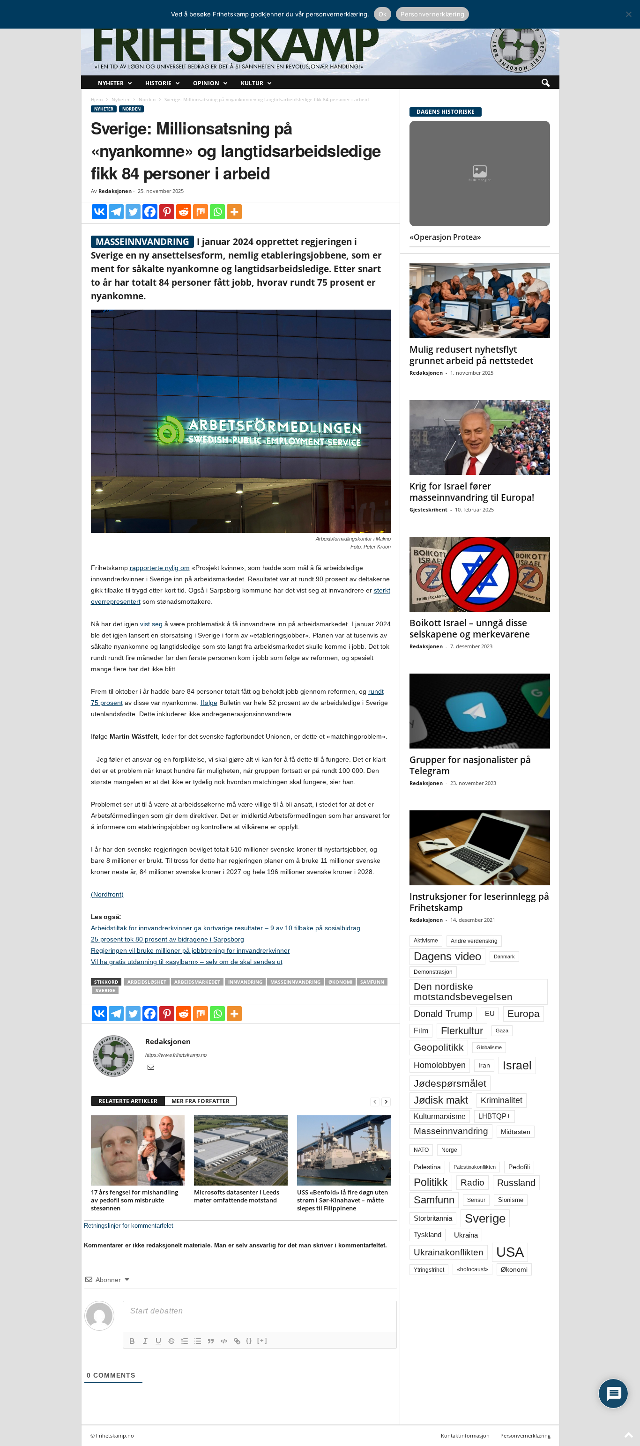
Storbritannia (433, 1218)
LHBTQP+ (494, 1116)
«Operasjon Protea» (445, 237)
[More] (234, 211)
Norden (147, 99)
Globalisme (489, 1047)
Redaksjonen (115, 190)
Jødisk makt (441, 1100)
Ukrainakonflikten (449, 1252)
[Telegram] (116, 211)
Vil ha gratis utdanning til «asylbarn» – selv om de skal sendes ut (187, 961)
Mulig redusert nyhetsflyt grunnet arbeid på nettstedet (471, 355)
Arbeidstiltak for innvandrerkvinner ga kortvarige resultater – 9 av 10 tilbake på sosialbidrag (225, 928)
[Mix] (200, 211)
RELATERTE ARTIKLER (127, 1101)
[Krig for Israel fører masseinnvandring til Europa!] (479, 437)
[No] (628, 14)
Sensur (476, 1200)
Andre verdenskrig (474, 941)
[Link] (237, 1341)
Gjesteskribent (428, 509)
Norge (449, 1150)
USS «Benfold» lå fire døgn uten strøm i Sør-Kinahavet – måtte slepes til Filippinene (342, 1200)
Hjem (97, 99)
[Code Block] (224, 1341)
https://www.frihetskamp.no (176, 1055)
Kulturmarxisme (440, 1116)
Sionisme (510, 1200)
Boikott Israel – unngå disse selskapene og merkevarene (469, 628)
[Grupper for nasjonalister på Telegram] (479, 711)
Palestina (427, 1167)
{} (249, 1340)
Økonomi (340, 982)
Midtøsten (515, 1131)
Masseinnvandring (295, 982)
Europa (523, 1013)
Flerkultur (462, 1031)
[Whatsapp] (217, 211)
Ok (383, 14)
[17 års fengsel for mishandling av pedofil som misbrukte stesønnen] (138, 1150)
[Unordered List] (197, 1341)
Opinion (206, 83)
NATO (421, 1150)
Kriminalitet (501, 1100)
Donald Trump (443, 1013)
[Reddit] (183, 211)
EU (490, 1013)
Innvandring (245, 982)
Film (421, 1030)
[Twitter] (133, 211)
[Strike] (171, 1341)
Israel (517, 1065)
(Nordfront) (107, 894)
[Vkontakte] (99, 211)
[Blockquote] (210, 1341)
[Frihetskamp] (320, 44)
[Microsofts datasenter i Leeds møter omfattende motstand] (241, 1150)
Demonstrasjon (433, 972)
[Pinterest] (166, 211)
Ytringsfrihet (429, 1270)
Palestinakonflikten (475, 1167)
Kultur (252, 83)
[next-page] (386, 1101)
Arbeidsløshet (146, 982)
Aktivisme (426, 940)
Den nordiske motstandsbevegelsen (463, 991)
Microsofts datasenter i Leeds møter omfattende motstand (236, 1196)
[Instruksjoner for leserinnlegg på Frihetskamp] (479, 847)
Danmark (504, 956)
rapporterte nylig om (160, 567)
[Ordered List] (184, 1341)
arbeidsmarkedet (197, 982)
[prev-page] (375, 1101)
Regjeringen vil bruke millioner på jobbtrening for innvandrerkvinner (190, 950)
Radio (472, 1182)
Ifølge (209, 702)
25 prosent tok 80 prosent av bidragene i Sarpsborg (167, 939)
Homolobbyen (440, 1065)
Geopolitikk (439, 1047)
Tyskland (427, 1234)
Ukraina (466, 1235)
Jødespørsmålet (450, 1083)
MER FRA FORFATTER (200, 1101)
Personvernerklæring (525, 1435)
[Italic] (145, 1341)
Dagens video (447, 956)
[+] (262, 1340)
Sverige (105, 990)
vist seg (151, 624)
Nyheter (111, 83)
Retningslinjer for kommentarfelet (128, 1225)
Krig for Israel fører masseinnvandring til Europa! (471, 492)
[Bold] (132, 1341)
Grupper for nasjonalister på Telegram (470, 765)
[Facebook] (149, 211)
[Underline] (158, 1341)
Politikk (431, 1182)
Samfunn (372, 982)
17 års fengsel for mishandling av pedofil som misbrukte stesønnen (134, 1200)
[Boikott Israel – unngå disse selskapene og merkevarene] (479, 574)
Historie (158, 83)
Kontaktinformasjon (465, 1435)
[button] (545, 83)
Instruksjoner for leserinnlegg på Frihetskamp (479, 902)
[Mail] (150, 1068)
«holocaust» (472, 1269)
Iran (484, 1065)
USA (510, 1252)
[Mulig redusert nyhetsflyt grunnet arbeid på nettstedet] (479, 300)
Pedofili (519, 1167)
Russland (516, 1183)
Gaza (502, 1030)
